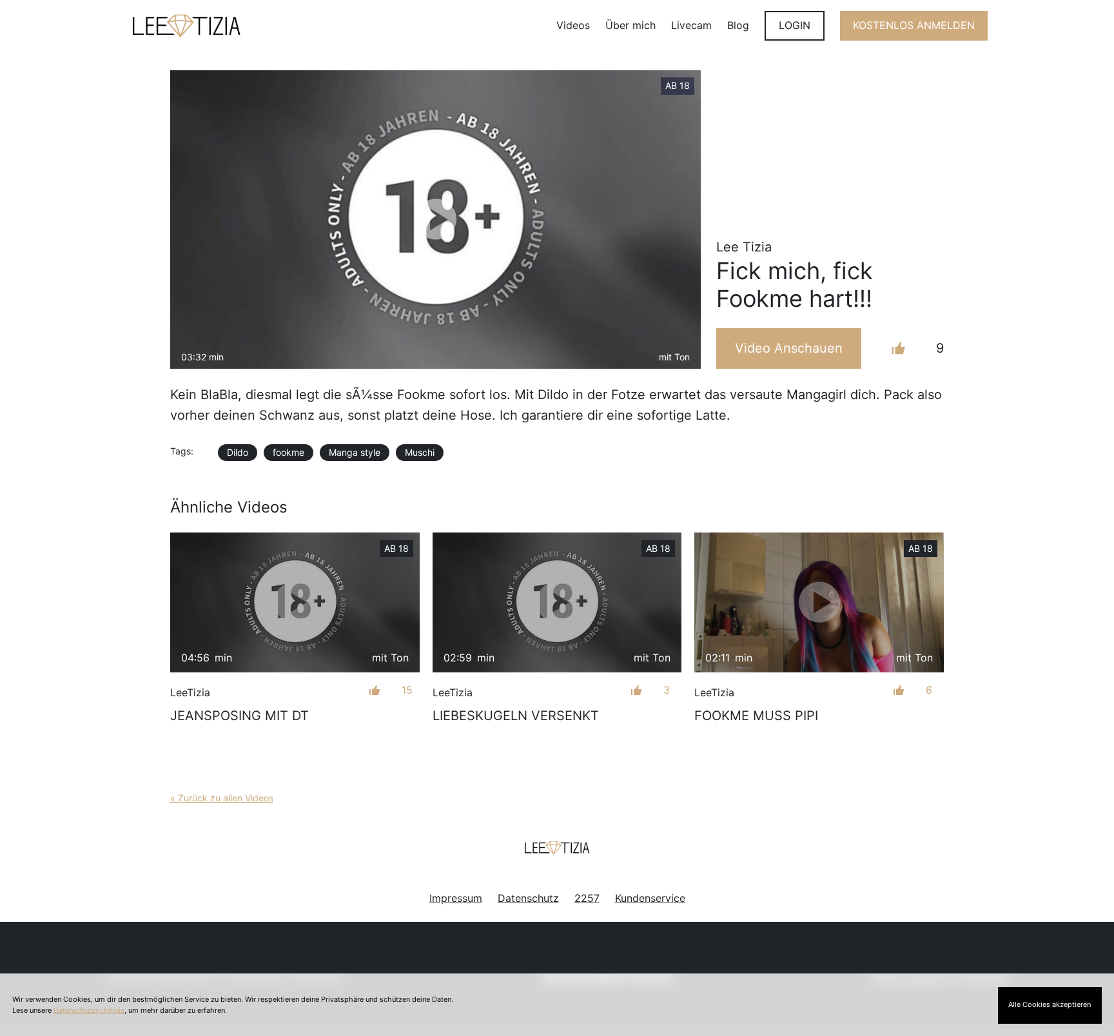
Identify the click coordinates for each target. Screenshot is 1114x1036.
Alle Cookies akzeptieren (1049, 1004)
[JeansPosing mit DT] (295, 602)
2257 (587, 898)
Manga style (354, 452)
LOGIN (794, 25)
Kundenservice (650, 898)
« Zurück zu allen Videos (221, 797)
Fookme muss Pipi (756, 715)
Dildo (237, 452)
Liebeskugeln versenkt (516, 715)
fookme (288, 452)
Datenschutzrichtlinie (89, 1010)
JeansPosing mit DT (239, 715)
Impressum (455, 898)
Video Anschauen (789, 348)
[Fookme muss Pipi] (819, 602)
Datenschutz (528, 898)
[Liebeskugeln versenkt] (557, 602)
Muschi (420, 452)
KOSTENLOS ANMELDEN (914, 25)
